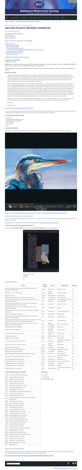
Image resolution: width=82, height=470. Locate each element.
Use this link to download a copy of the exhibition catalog (19, 216)
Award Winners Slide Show (12, 45)
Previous (24, 270)
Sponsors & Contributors (12, 54)
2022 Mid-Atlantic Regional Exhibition (25, 21)
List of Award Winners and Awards (14, 52)
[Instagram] (75, 463)
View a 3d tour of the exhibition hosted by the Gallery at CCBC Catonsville (25, 49)
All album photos (28, 231)
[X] (71, 463)
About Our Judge (10, 43)
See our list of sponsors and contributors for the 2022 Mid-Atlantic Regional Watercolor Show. (29, 455)
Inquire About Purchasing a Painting (14, 51)
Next (57, 270)
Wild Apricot (63, 468)
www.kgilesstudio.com (10, 61)
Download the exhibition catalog (15, 48)
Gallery (12, 21)
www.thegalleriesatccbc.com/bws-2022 (49, 222)
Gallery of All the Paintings (12, 46)
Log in (72, 1)
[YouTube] (73, 463)
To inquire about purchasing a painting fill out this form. (19, 225)
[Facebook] (68, 463)
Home (7, 21)
